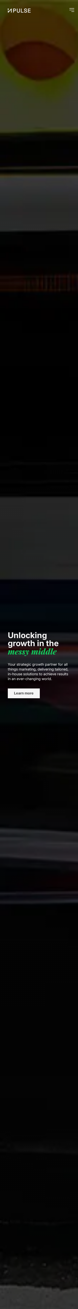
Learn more (24, 693)
